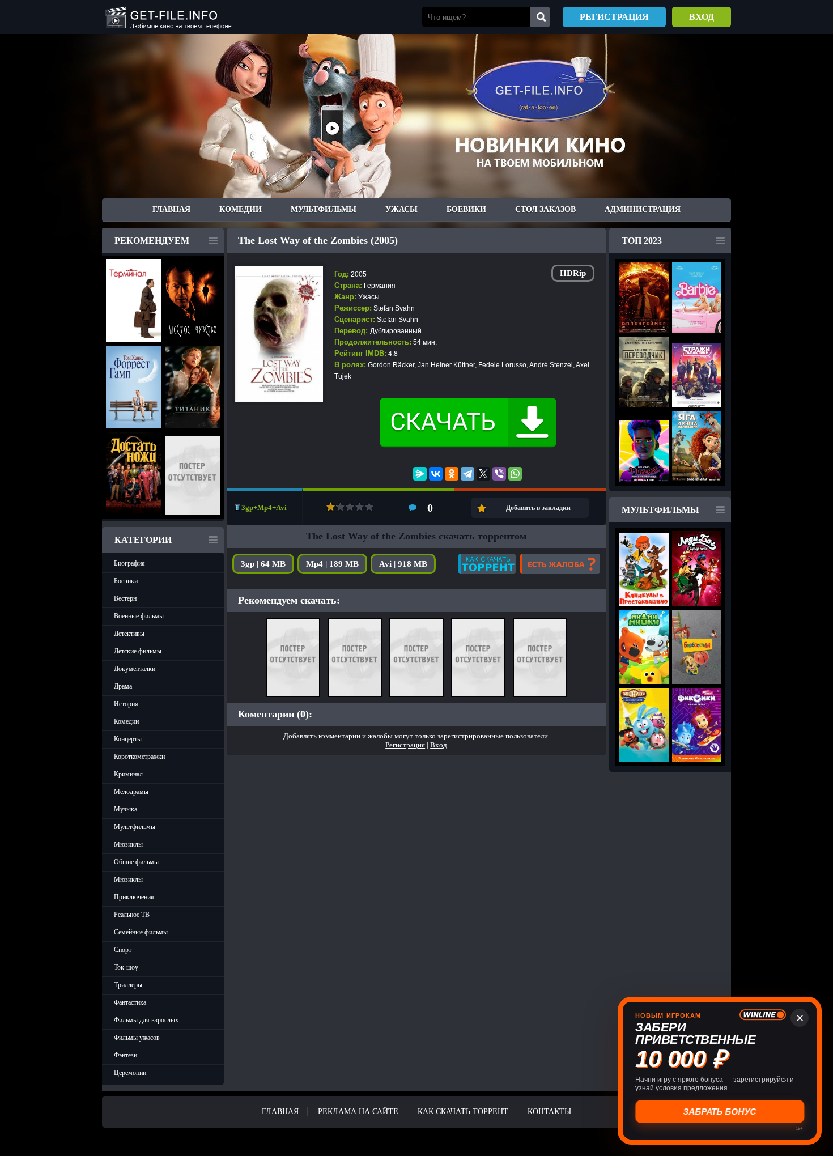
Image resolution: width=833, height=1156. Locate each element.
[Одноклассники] (451, 474)
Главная (171, 209)
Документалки (134, 668)
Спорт (122, 949)
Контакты (549, 1111)
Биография (129, 563)
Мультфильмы (323, 209)
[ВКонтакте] (436, 474)
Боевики (466, 209)
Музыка (125, 809)
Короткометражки (139, 756)
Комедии (240, 209)
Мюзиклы (128, 844)
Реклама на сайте (358, 1111)
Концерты (128, 739)
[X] (483, 474)
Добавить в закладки (538, 508)
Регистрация (614, 17)
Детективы (129, 633)
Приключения (134, 897)
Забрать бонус (719, 1111)
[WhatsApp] (515, 474)
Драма (123, 686)
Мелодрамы (131, 791)
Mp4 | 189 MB (332, 563)
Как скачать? (487, 564)
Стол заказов (545, 209)
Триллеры (128, 984)
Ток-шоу (126, 967)
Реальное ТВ (132, 914)
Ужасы (401, 209)
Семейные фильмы (141, 932)
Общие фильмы (136, 861)
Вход (701, 17)
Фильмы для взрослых (146, 1020)
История (126, 703)
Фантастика (130, 1002)
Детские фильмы (138, 651)
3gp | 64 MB (263, 563)
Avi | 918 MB (403, 563)
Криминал (128, 774)
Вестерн (125, 598)
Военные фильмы (139, 616)
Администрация (643, 209)
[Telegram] (467, 474)
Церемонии (130, 1072)
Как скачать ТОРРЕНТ (463, 1111)
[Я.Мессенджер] (420, 474)
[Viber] (499, 474)
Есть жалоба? (560, 564)
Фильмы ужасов (137, 1037)
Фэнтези (125, 1055)
